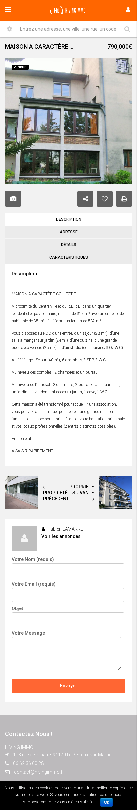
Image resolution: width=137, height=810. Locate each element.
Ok (106, 802)
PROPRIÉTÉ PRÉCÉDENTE (57, 495)
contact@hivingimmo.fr (39, 772)
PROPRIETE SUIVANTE (81, 489)
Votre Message (28, 633)
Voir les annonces (61, 536)
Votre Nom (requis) (33, 559)
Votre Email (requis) (34, 584)
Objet (17, 608)
